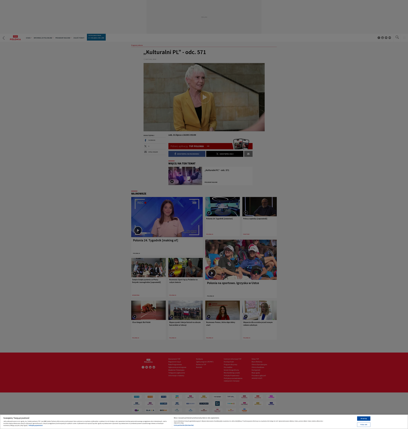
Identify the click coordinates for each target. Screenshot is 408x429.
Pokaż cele (363, 424)
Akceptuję (364, 418)
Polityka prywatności (36, 425)
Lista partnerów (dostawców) (184, 425)
